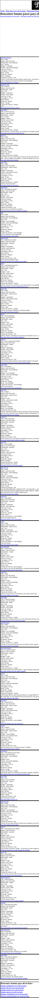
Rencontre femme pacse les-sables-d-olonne (13, 671)
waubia (3, 726)
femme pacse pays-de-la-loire (12, 992)
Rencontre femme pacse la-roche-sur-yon (12, 133)
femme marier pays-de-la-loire (12, 990)
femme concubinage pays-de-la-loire (14, 994)
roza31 (3, 314)
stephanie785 (4, 238)
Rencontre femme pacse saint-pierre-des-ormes (14, 927)
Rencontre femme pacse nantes (9, 82)
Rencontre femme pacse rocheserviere (11, 570)
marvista (3, 903)
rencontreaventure (6, 648)
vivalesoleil (4, 365)
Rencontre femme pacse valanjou (10, 749)
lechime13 (4, 700)
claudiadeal (4, 751)
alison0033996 (5, 547)
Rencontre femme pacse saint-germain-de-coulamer (15, 850)
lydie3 (2, 521)
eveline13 (3, 417)
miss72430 (4, 776)
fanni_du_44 (4, 467)
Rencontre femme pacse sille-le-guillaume (12, 337)
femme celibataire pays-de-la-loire (13, 986)
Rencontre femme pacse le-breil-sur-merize (13, 620)
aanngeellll (4, 597)
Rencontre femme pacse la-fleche (10, 108)
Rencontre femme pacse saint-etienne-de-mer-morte (15, 774)
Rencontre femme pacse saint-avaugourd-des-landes (15, 362)
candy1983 (4, 162)
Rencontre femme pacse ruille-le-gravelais (13, 440)
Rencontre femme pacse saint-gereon (11, 388)
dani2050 (3, 442)
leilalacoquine (5, 801)
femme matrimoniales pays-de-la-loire (15, 996)
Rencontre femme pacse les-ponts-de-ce (12, 723)
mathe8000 (4, 955)
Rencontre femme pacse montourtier (11, 953)
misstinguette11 (5, 623)
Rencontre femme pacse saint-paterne (11, 875)
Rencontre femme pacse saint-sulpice (11, 519)
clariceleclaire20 (5, 877)
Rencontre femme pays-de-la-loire (10, 16)
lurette (2, 263)
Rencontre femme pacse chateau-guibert (12, 901)
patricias (3, 339)
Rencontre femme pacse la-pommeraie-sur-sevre (14, 286)
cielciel (3, 673)
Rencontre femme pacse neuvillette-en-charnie (14, 210)
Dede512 (3, 135)
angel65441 (4, 187)
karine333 (3, 390)
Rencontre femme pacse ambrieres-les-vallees (14, 261)
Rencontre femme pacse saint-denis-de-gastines (14, 978)
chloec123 (4, 572)
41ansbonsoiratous (6, 58)
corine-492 (4, 289)
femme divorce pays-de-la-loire (12, 988)
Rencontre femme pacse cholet (9, 544)
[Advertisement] (19, 37)
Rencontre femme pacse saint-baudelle (12, 465)
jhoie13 (3, 827)
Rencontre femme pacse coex (9, 799)
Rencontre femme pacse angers (9, 185)
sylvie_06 (3, 852)
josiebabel (3, 496)
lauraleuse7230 (5, 84)
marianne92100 (5, 930)
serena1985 (4, 110)
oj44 (2, 213)
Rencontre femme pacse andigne (10, 415)
